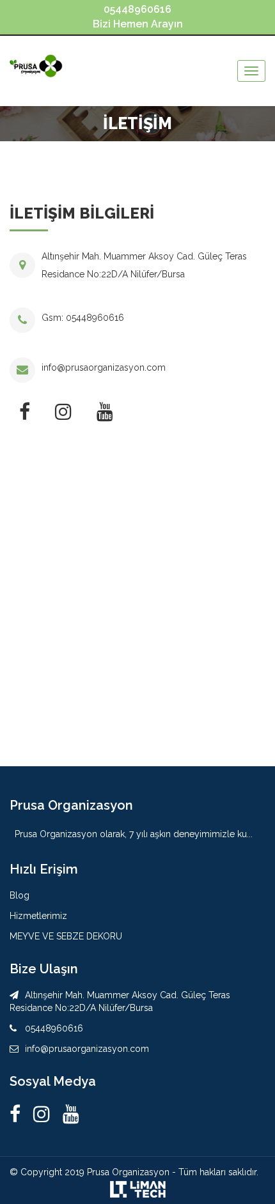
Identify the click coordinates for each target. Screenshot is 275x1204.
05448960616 (95, 318)
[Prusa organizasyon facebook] (18, 1114)
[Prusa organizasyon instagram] (41, 1114)
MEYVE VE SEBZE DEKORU (66, 936)
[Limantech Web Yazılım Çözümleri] (137, 1189)
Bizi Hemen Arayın (138, 16)
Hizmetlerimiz (38, 916)
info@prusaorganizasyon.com (104, 367)
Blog (19, 895)
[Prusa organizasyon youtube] (71, 1114)
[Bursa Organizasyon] (38, 54)
